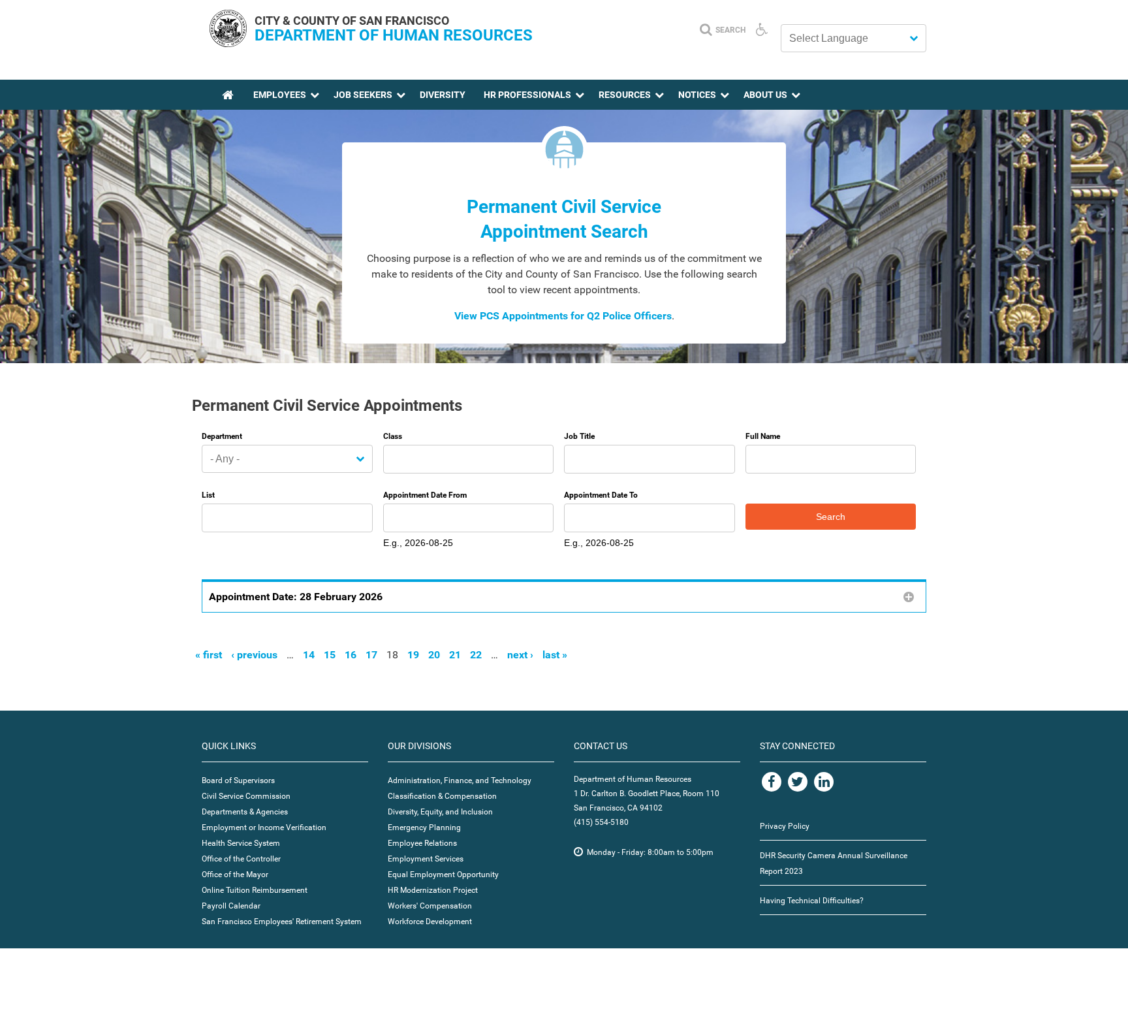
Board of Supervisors (238, 780)
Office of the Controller (241, 858)
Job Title (579, 436)
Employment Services (425, 858)
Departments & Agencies (245, 811)
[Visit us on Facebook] (771, 782)
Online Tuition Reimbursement (254, 890)
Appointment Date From (425, 495)
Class (392, 436)
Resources (625, 94)
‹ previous (254, 655)
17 (371, 655)
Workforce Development (430, 921)
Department (222, 436)
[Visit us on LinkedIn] (824, 782)
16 (350, 655)
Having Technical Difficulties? (812, 900)
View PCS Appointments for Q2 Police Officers (563, 316)
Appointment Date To (601, 495)
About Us (765, 94)
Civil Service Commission (246, 796)
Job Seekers (363, 94)
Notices (697, 94)
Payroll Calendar (231, 905)
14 (309, 655)
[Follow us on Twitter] (797, 782)
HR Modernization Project (433, 890)
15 (330, 655)
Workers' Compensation (430, 905)
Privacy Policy (784, 826)
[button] (564, 596)
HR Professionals (527, 94)
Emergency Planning (424, 827)
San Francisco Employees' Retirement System (282, 921)
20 (434, 655)
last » (554, 655)
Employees (279, 94)
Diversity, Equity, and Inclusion (440, 811)
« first (208, 655)
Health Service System (241, 843)
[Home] (228, 43)
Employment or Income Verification (264, 827)
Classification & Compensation (442, 796)
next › (520, 655)
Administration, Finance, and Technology (459, 780)
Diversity (442, 94)
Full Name (762, 436)
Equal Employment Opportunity (443, 874)
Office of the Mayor (235, 874)
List (208, 495)
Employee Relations (422, 843)
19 (413, 655)
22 (476, 655)
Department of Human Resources (394, 35)
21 (455, 655)
